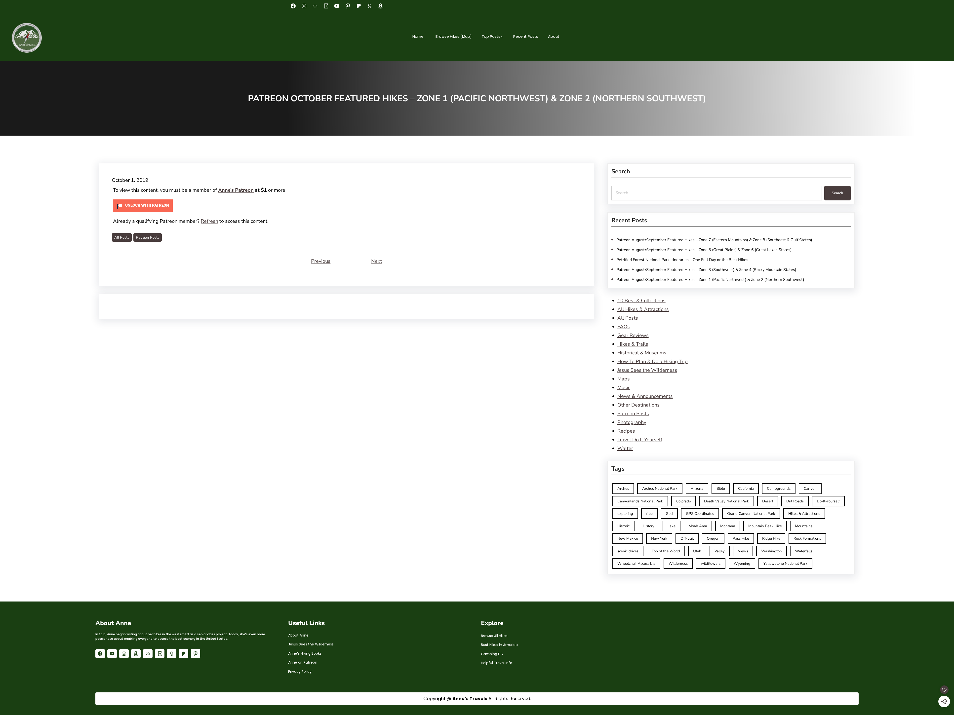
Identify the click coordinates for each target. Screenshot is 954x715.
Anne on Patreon (302, 662)
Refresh (209, 221)
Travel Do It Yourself (639, 439)
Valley (720, 551)
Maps (623, 379)
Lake (672, 526)
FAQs (623, 326)
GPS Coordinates (700, 513)
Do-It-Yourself (828, 501)
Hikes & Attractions (804, 513)
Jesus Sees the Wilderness (647, 370)
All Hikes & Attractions (643, 309)
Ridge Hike (771, 538)
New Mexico (627, 538)
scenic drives (627, 551)
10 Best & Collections (641, 300)
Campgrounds (779, 488)
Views (743, 551)
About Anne (298, 635)
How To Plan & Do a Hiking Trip (652, 361)
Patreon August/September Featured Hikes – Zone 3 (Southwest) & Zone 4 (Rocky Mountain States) (706, 269)
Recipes (626, 431)
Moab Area (698, 526)
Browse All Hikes (494, 635)
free (649, 513)
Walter (625, 448)
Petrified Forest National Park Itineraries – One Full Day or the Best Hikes (682, 260)
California (746, 488)
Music (623, 387)
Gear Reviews (633, 335)
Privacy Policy (300, 671)
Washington (771, 551)
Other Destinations (638, 405)
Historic (623, 526)
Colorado (683, 501)
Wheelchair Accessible (636, 563)
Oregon (713, 538)
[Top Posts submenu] (502, 37)
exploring (625, 513)
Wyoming (742, 563)
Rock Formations (807, 538)
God (669, 513)
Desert (767, 501)
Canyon (810, 488)
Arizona (697, 488)
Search (837, 192)
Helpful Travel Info (496, 662)
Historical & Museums (641, 352)
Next (376, 261)
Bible (720, 488)
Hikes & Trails (632, 344)
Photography (631, 422)
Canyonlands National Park (640, 501)
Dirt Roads (795, 501)
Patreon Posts (147, 237)
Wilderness (678, 563)
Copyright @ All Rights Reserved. (477, 698)
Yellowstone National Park (785, 563)
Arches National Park (659, 488)
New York (659, 538)
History (648, 526)
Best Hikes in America (499, 644)
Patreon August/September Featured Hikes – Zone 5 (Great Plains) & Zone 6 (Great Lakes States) (704, 250)
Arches (623, 488)
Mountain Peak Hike (765, 526)
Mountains (803, 526)
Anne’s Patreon (236, 190)
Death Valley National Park (726, 501)
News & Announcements (645, 396)
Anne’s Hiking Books (304, 653)
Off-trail (687, 538)
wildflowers (710, 563)
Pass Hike (741, 538)
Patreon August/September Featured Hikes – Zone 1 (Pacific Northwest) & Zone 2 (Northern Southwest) (710, 279)
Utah (697, 551)
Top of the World (666, 551)
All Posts (121, 237)
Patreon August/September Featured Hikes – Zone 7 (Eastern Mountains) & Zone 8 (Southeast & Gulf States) (714, 240)
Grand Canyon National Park (751, 513)
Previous (320, 261)
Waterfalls (803, 551)
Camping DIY (492, 653)
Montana (727, 526)
